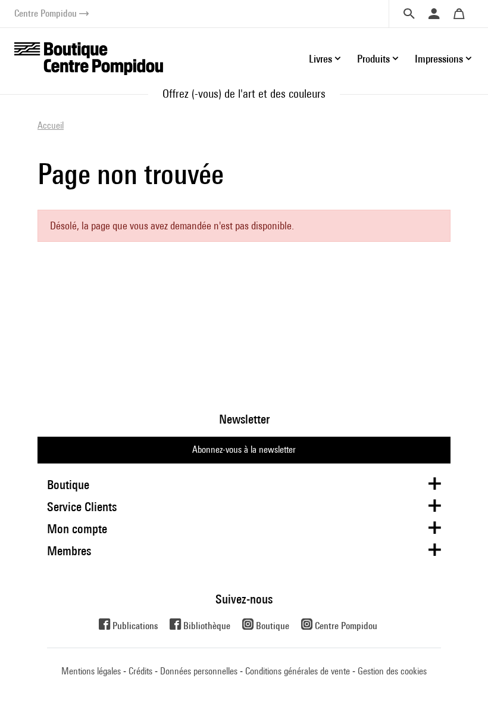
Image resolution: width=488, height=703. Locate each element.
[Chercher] (408, 13)
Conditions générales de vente (297, 671)
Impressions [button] (439, 58)
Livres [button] (320, 58)
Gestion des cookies (392, 671)
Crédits (140, 671)
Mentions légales (91, 671)
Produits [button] (373, 58)
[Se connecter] (433, 13)
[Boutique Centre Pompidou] (88, 57)
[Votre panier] (459, 13)
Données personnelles (198, 671)
